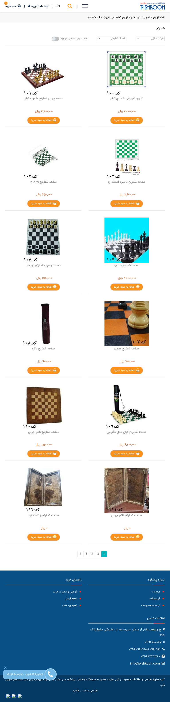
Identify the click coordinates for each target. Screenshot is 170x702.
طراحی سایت (90, 690)
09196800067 (15, 675)
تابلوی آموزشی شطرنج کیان (126, 98)
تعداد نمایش (117, 38)
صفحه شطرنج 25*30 (43, 182)
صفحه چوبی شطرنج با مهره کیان (43, 98)
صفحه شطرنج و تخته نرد (43, 515)
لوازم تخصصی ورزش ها (113, 17)
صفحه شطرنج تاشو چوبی (43, 432)
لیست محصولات (151, 605)
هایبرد (75, 690)
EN (58, 6)
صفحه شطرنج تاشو (43, 348)
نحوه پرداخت (70, 605)
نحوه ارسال (71, 598)
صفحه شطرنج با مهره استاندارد (126, 182)
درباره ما (156, 592)
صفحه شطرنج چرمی (126, 348)
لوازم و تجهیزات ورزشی (145, 17)
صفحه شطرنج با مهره (126, 265)
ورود (34, 6)
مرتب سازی (157, 38)
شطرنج (91, 17)
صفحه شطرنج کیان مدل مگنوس (126, 432)
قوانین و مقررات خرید (65, 592)
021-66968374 (34, 675)
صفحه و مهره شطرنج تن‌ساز (44, 265)
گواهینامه (155, 598)
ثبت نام (44, 6)
